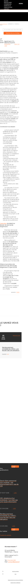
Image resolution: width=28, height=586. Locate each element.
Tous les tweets (13, 529)
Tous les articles (13, 466)
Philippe (7, 44)
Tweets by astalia (5, 535)
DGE (17, 292)
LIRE (8, 354)
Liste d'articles (3, 23)
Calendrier (3, 223)
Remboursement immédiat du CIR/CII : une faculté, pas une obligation (10, 349)
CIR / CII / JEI (16, 335)
